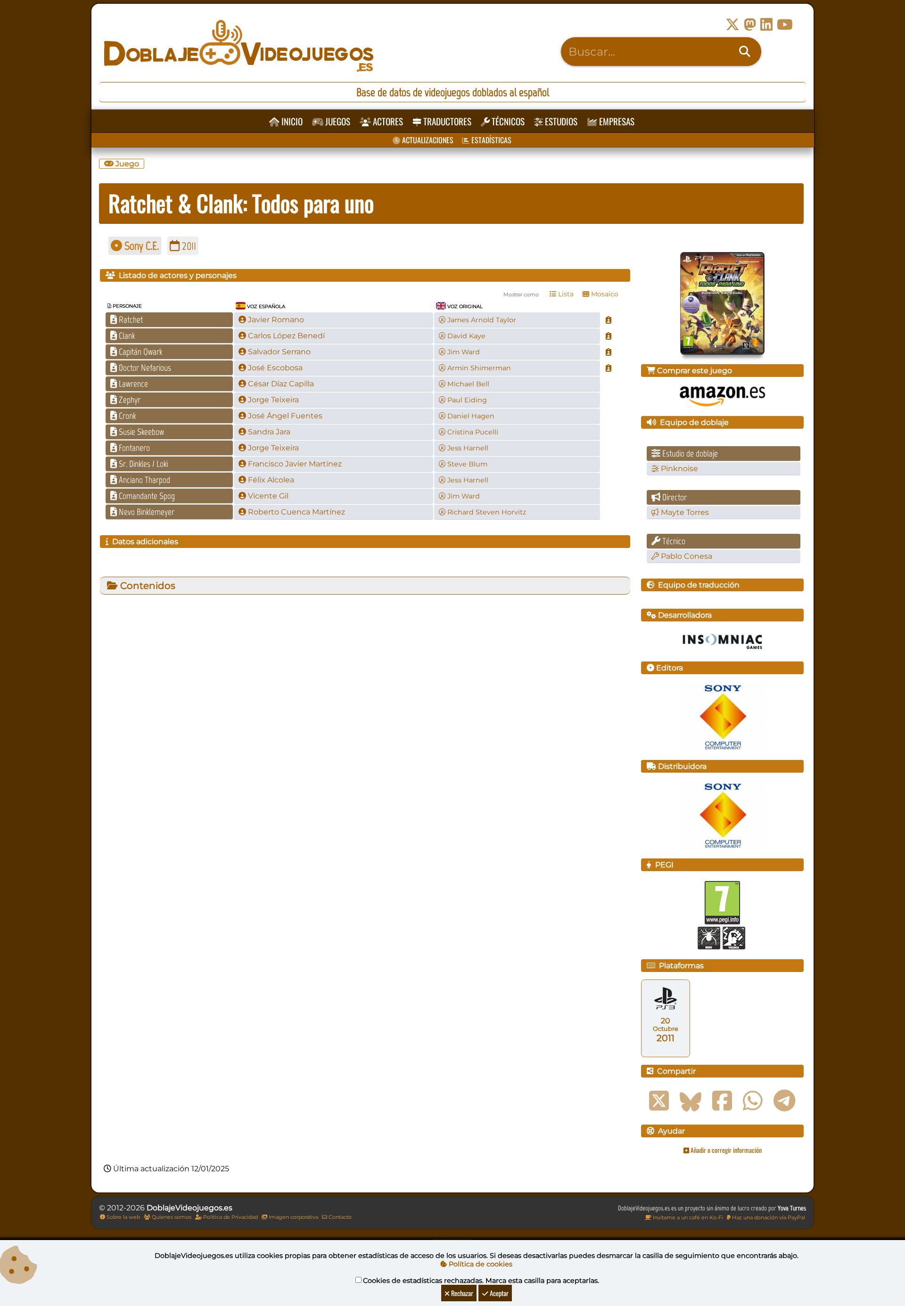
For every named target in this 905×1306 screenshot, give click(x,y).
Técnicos (507, 121)
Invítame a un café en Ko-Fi (687, 1217)
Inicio (291, 121)
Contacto (339, 1217)
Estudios (560, 121)
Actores (387, 121)
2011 (188, 246)
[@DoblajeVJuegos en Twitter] (732, 25)
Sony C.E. (140, 246)
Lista (565, 294)
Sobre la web (122, 1217)
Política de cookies (479, 1264)
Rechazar (461, 1293)
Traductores (446, 121)
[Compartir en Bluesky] (690, 1101)
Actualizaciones (426, 140)
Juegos (336, 121)
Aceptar (498, 1293)
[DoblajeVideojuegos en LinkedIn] (766, 25)
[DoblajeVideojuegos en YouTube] (784, 25)
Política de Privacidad (230, 1217)
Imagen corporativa (292, 1217)
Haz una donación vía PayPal (768, 1217)
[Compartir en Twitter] (659, 1101)
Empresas (615, 121)
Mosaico (603, 294)
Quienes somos (170, 1217)
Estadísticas (490, 140)
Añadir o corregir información (725, 1150)
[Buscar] (744, 52)
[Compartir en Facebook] (722, 1101)
